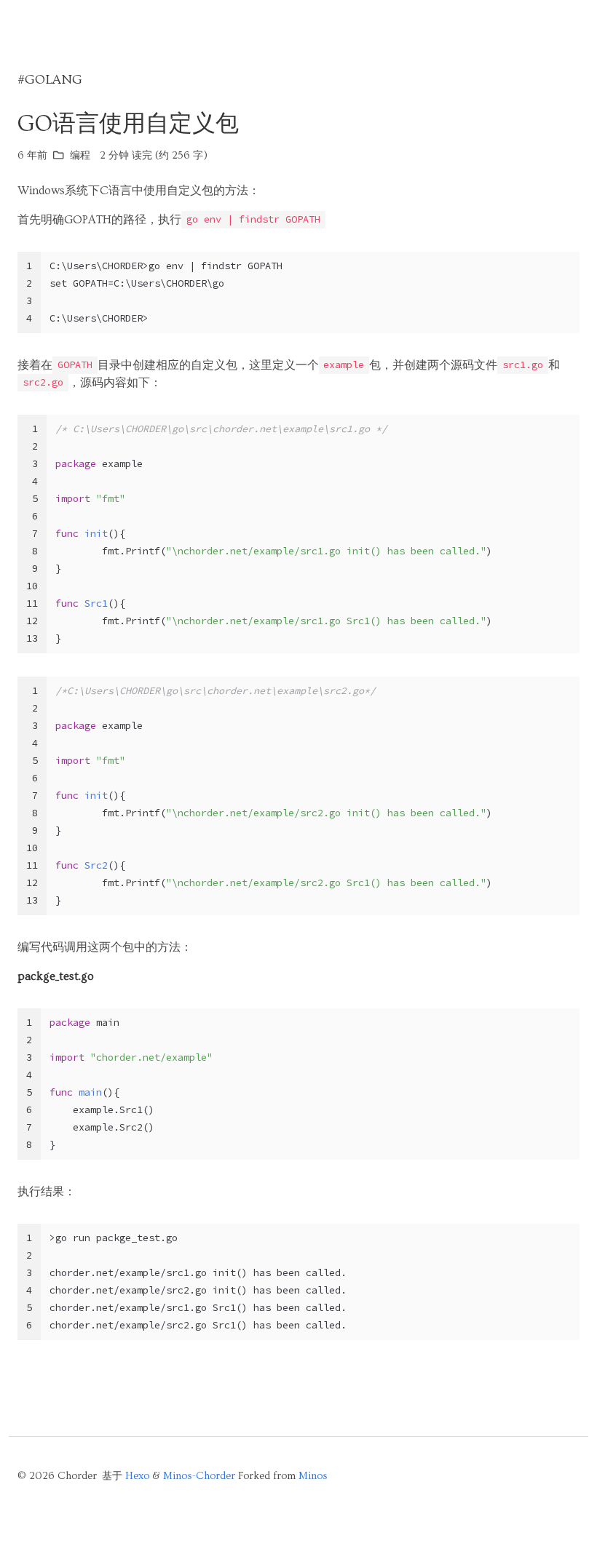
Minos (313, 1476)
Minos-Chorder (199, 1476)
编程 (80, 156)
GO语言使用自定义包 (128, 124)
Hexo (137, 1476)
